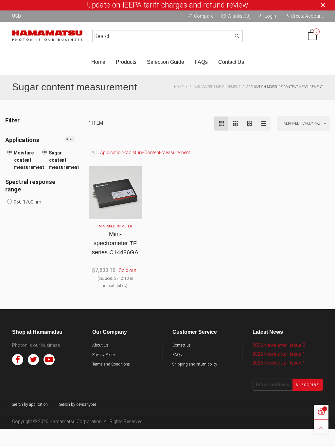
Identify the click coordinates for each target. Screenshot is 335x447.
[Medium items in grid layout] (221, 123)
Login (270, 16)
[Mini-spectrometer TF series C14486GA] (115, 192)
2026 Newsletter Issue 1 (279, 354)
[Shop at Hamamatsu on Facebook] (17, 359)
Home (98, 62)
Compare (203, 16)
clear (70, 138)
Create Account (307, 16)
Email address (272, 384)
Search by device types (78, 404)
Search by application (30, 404)
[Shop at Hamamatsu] (47, 35)
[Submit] (237, 36)
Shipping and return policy (194, 364)
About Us (100, 345)
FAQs (201, 62)
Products (126, 62)
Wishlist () (239, 16)
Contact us (181, 345)
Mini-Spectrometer (115, 226)
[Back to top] (321, 427)
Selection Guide (165, 62)
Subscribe (307, 385)
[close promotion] (323, 5)
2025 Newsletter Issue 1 (279, 363)
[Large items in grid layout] (235, 123)
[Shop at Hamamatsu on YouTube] (49, 359)
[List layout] (263, 123)
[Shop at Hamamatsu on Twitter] (33, 359)
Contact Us (231, 62)
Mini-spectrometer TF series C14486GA (115, 243)
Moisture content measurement (28, 160)
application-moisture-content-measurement (145, 152)
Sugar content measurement (63, 160)
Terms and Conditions (111, 364)
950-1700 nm (27, 202)
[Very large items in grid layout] (249, 123)
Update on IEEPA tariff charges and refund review (167, 5)
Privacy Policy (103, 354)
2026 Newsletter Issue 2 (279, 345)
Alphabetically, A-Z (302, 123)
